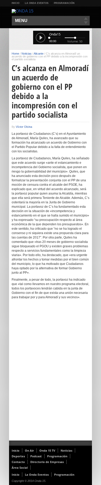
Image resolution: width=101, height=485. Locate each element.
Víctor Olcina (24, 126)
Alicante (39, 53)
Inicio (15, 3)
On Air (29, 450)
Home (15, 53)
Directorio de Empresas (47, 462)
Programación (64, 3)
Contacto (18, 462)
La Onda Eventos (36, 3)
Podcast (36, 456)
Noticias (26, 53)
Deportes (18, 456)
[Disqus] (50, 373)
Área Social (20, 467)
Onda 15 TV (47, 450)
